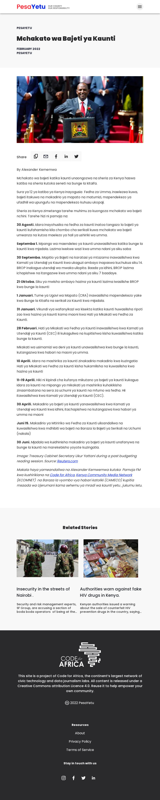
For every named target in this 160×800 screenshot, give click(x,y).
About (80, 733)
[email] (46, 157)
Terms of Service (80, 749)
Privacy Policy (80, 741)
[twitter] (76, 157)
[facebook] (56, 157)
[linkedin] (66, 157)
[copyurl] (36, 156)
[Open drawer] (139, 6)
